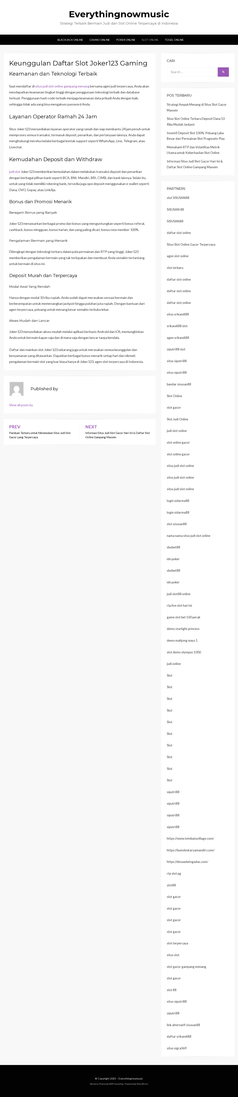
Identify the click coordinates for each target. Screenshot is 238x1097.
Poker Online (125, 39)
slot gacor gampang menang (186, 967)
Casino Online (99, 39)
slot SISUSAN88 (178, 198)
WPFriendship (116, 1083)
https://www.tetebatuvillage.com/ (190, 838)
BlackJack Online (70, 39)
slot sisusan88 (177, 524)
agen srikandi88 (178, 338)
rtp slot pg (174, 873)
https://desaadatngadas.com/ (187, 862)
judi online (174, 664)
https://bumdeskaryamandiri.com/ (190, 850)
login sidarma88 (178, 501)
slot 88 (171, 990)
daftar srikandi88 (179, 1036)
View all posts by (21, 405)
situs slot (173, 955)
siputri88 (173, 792)
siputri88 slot (176, 349)
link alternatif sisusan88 (183, 1025)
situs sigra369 (177, 1048)
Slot (169, 675)
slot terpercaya (177, 943)
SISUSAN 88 (175, 209)
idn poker (173, 559)
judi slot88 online (178, 594)
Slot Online (150, 39)
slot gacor (174, 407)
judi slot (14, 172)
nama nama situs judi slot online (188, 536)
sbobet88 (173, 547)
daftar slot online (179, 233)
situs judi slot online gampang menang (62, 86)
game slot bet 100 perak (183, 617)
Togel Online (174, 39)
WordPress (142, 1083)
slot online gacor (178, 442)
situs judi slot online (180, 466)
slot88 (171, 885)
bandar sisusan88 (179, 384)
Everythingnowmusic (119, 14)
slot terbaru (175, 268)
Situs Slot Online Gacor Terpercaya (191, 244)
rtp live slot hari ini (179, 605)
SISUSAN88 (175, 221)
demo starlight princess (183, 629)
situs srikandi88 (178, 314)
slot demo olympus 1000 (184, 652)
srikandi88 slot (177, 326)
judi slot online (177, 431)
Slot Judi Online (177, 419)
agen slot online (178, 256)
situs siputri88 (177, 361)
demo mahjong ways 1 (182, 640)
